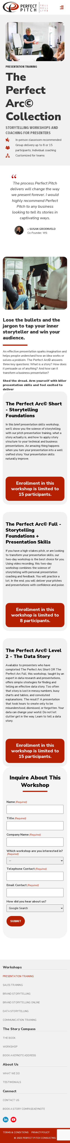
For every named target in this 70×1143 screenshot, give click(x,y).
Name (17, 801)
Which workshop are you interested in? (35, 852)
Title (16, 818)
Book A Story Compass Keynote (24, 1109)
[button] (61, 7)
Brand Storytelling (17, 994)
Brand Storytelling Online (21, 1002)
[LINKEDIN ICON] (5, 1119)
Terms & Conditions (16, 1132)
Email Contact (23, 885)
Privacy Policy (40, 1132)
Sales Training (13, 985)
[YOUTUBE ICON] (13, 1119)
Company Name (24, 834)
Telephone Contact (27, 868)
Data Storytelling (16, 1011)
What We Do (11, 1073)
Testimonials (12, 1082)
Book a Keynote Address (19, 1055)
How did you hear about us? (26, 901)
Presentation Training (18, 976)
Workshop (10, 1046)
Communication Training (19, 1020)
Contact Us (11, 1100)
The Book (9, 1038)
